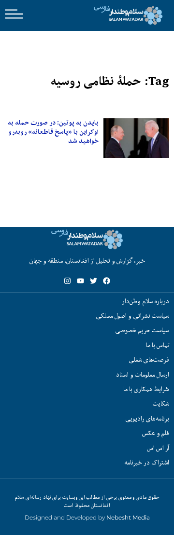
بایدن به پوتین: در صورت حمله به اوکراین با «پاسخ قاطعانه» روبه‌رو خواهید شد (53, 131)
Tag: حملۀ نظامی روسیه (110, 81)
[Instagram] (67, 280)
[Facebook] (106, 280)
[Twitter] (93, 280)
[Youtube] (80, 280)
